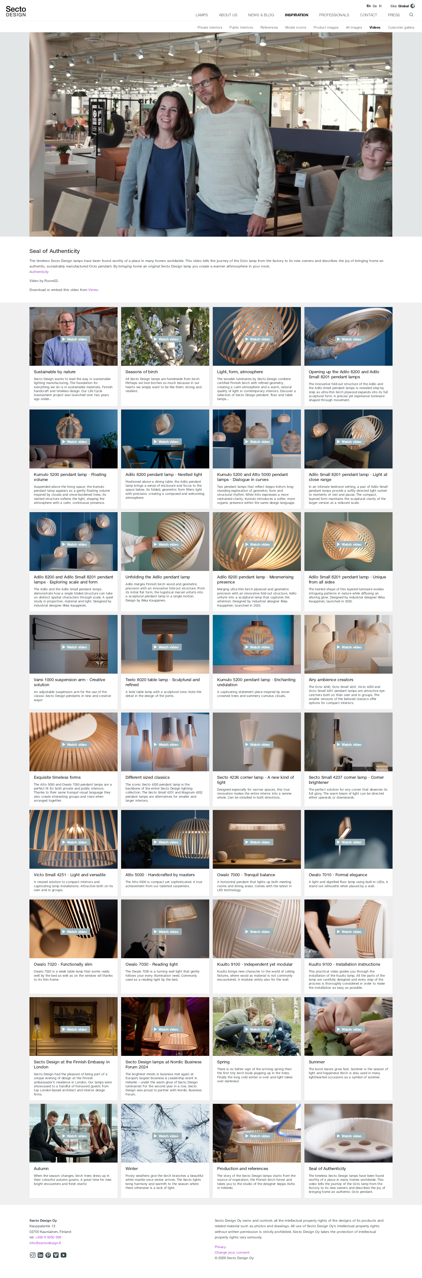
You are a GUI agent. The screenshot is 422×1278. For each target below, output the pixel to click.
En (369, 6)
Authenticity (39, 272)
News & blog (261, 14)
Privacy (220, 1247)
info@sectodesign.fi (45, 1243)
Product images (326, 27)
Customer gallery (401, 27)
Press (394, 14)
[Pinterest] (48, 1255)
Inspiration (296, 14)
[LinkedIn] (40, 1255)
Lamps (202, 14)
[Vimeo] (56, 1255)
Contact (368, 14)
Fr (380, 6)
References (269, 27)
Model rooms (295, 27)
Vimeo (93, 290)
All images (354, 27)
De (375, 6)
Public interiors (241, 27)
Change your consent (232, 1252)
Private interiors (210, 27)
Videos (374, 27)
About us (228, 14)
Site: (399, 6)
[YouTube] (63, 1255)
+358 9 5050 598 (48, 1237)
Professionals (334, 14)
